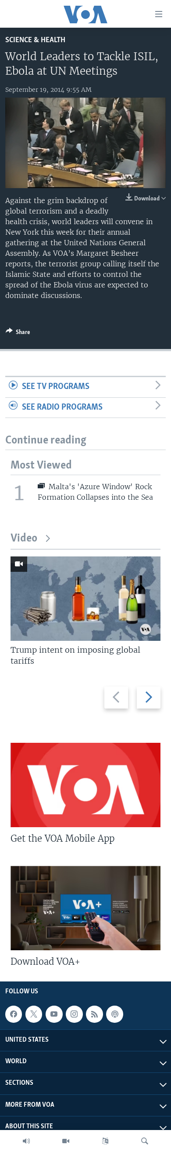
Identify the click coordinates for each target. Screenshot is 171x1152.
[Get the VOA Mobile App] (85, 785)
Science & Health (35, 40)
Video (24, 539)
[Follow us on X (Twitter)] (33, 1014)
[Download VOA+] (85, 908)
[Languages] (105, 1141)
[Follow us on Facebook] (13, 1014)
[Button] (18, 333)
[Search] (145, 1141)
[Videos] (66, 1141)
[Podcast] (114, 1014)
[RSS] (94, 1014)
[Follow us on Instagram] (74, 1014)
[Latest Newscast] (26, 1141)
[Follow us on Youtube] (54, 1014)
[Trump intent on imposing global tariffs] (85, 598)
